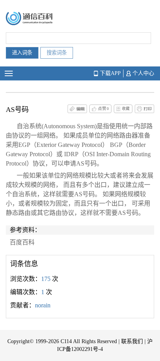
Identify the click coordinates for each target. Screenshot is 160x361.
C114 (66, 341)
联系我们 (132, 341)
